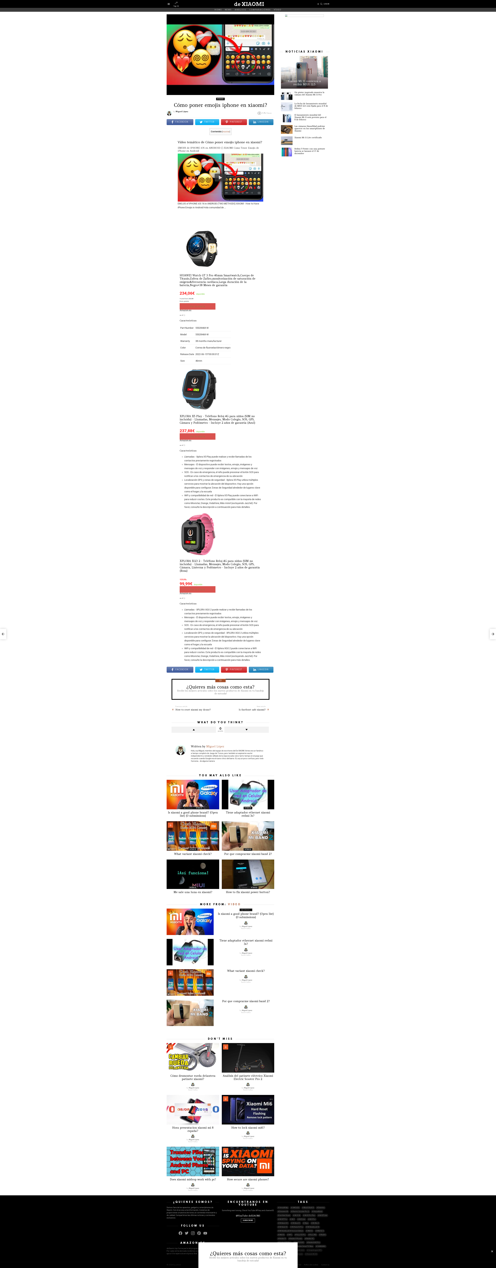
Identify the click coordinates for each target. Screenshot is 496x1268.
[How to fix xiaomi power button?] (248, 874)
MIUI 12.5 (320, 1231)
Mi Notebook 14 (313, 1227)
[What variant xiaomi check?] (193, 836)
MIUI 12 (310, 1231)
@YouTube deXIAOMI (248, 1215)
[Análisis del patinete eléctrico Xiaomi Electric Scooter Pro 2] (248, 1058)
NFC (290, 1235)
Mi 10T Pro (283, 1219)
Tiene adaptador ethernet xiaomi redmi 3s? (248, 814)
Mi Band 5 (296, 1223)
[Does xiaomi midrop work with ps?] (193, 1161)
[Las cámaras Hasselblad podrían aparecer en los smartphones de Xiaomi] (287, 129)
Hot (170, 825)
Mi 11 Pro (312, 1219)
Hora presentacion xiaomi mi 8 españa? (193, 1129)
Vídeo (277, 10)
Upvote (194, 730)
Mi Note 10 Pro (297, 1227)
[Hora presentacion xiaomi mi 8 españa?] (193, 1109)
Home (218, 10)
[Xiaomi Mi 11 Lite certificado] (287, 140)
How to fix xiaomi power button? (248, 892)
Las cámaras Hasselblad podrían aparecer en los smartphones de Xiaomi (310, 128)
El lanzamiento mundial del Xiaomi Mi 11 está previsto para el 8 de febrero (310, 117)
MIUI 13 (281, 1235)
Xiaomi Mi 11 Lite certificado (308, 137)
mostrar (226, 131)
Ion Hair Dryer (284, 1215)
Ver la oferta (197, 306)
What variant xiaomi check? (193, 854)
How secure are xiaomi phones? (248, 1179)
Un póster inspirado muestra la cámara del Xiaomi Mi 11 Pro (309, 93)
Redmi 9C (310, 1238)
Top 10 (176, 6)
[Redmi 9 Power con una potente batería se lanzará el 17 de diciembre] (287, 152)
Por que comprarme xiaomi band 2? (248, 854)
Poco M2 (313, 1235)
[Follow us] (318, 4)
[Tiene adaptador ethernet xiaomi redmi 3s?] (248, 794)
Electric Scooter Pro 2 (300, 1211)
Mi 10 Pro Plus (310, 1215)
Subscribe (248, 1220)
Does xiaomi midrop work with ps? (193, 1179)
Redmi (323, 1235)
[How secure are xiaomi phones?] (248, 1161)
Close (492, 1251)
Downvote (246, 730)
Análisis (240, 10)
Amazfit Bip (283, 1208)
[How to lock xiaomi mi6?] (248, 1109)
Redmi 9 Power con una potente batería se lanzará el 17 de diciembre (310, 151)
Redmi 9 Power (296, 1238)
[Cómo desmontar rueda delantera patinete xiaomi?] (193, 1058)
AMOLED (295, 1208)
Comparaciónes (260, 10)
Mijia (306, 1223)
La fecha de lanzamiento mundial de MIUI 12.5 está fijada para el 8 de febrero (311, 105)
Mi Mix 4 (316, 1223)
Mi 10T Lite (323, 1215)
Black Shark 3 (309, 1208)
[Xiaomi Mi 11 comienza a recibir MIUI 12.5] (304, 72)
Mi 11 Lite (302, 1219)
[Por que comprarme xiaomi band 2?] (248, 836)
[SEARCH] (321, 4)
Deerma (321, 1208)
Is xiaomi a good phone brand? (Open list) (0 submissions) (193, 814)
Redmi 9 (282, 1238)
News (228, 10)
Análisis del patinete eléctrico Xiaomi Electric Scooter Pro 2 (248, 1077)
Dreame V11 (283, 1211)
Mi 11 (293, 1219)
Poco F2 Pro (300, 1235)
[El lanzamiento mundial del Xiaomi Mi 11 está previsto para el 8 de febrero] (287, 118)
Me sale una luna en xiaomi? (193, 892)
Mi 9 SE (297, 1215)
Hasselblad (317, 1211)
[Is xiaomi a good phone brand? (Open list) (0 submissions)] (193, 794)
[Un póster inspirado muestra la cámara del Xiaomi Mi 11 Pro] (287, 95)
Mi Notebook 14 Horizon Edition (291, 1231)
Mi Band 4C (283, 1223)
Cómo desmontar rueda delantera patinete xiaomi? (192, 1077)
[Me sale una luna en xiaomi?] (193, 874)
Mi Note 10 (283, 1227)
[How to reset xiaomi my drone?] (3, 634)
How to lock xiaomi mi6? (248, 1127)
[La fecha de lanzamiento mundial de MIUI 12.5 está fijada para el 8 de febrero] (287, 106)
